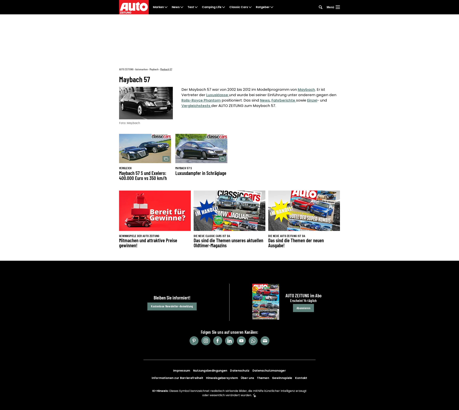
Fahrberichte (283, 100)
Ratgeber (263, 7)
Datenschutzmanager (269, 371)
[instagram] (205, 340)
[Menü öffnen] (338, 7)
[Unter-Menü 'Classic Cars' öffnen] (250, 7)
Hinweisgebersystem (222, 378)
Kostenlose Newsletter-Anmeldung (172, 306)
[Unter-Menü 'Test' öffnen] (196, 7)
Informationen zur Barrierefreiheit (177, 378)
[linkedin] (229, 340)
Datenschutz (239, 371)
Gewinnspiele (282, 378)
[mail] (265, 340)
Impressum (181, 371)
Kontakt (301, 378)
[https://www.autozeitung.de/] (134, 7)
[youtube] (241, 340)
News (176, 7)
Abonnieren (303, 308)
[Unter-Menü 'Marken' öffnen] (166, 7)
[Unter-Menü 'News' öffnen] (181, 7)
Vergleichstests (196, 105)
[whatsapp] (253, 340)
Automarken (141, 69)
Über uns (247, 378)
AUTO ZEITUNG (126, 69)
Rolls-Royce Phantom (201, 100)
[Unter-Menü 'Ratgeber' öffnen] (271, 7)
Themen (263, 378)
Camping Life (211, 7)
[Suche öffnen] (320, 7)
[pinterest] (194, 340)
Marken (158, 7)
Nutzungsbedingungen (210, 371)
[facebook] (217, 340)
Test (191, 7)
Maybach (154, 69)
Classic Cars (238, 7)
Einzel (312, 100)
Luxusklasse (217, 94)
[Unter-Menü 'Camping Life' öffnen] (223, 7)
